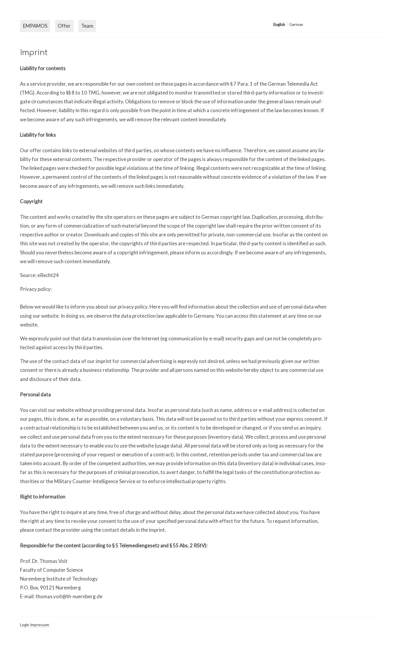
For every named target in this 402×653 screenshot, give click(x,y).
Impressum (39, 624)
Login (24, 624)
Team (87, 26)
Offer (64, 26)
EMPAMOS (35, 26)
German (296, 24)
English (279, 24)
